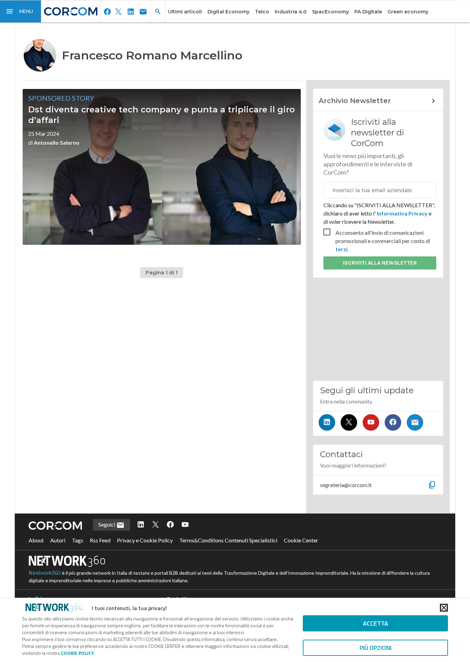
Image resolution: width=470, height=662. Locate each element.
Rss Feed (100, 540)
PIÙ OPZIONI (376, 647)
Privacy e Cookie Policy (145, 540)
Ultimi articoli (185, 12)
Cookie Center (301, 540)
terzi (341, 249)
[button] (20, 11)
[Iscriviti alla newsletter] (415, 422)
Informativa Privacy (402, 213)
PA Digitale (368, 12)
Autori (57, 540)
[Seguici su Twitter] (349, 422)
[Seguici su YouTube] (371, 422)
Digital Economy (228, 12)
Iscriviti (380, 263)
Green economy (407, 12)
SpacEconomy (330, 12)
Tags (77, 540)
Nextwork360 (45, 573)
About (36, 540)
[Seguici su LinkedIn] (327, 422)
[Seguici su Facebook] (393, 422)
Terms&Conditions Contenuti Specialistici (228, 540)
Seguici (107, 524)
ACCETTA (375, 623)
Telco (262, 12)
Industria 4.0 (291, 12)
